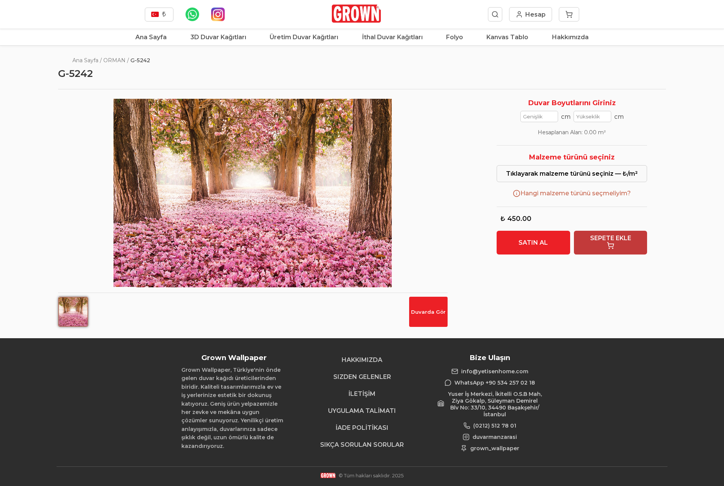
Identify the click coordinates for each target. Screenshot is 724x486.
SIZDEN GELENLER (362, 376)
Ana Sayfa (151, 37)
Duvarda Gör (428, 312)
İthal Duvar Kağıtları (392, 37)
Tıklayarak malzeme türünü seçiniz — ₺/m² (572, 173)
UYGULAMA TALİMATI (362, 410)
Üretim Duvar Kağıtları (304, 37)
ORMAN (114, 60)
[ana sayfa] (356, 20)
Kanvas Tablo (507, 37)
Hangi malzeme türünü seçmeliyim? (575, 193)
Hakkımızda (570, 37)
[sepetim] (569, 14)
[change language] (159, 14)
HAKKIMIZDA (362, 359)
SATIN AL (533, 242)
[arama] (495, 14)
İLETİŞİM (362, 393)
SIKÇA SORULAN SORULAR (362, 444)
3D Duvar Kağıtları (218, 37)
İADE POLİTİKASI (362, 427)
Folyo (454, 37)
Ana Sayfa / (87, 60)
